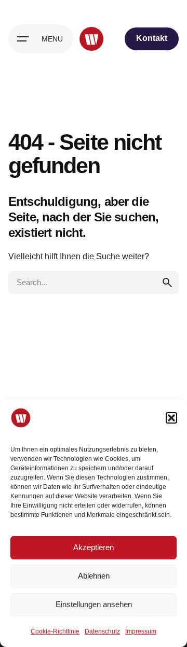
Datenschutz (102, 631)
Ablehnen (94, 575)
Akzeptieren (93, 547)
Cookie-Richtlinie (55, 631)
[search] (167, 282)
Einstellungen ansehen (94, 604)
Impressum (140, 631)
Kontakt (151, 38)
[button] (171, 418)
